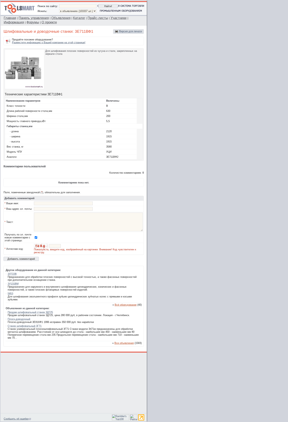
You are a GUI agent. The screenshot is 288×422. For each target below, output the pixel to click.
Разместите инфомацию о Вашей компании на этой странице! (48, 42)
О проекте (49, 22)
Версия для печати (130, 31)
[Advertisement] (74, 382)
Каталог (79, 18)
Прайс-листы (98, 18)
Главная (10, 18)
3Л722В (12, 274)
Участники (118, 18)
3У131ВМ (13, 283)
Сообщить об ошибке (16, 418)
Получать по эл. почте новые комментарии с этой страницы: (18, 237)
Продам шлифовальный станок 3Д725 (30, 312)
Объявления (61, 18)
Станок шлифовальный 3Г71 (25, 325)
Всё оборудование (126, 304)
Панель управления (34, 18)
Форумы (32, 22)
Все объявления (124, 343)
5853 (10, 293)
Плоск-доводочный (19, 319)
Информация (14, 22)
